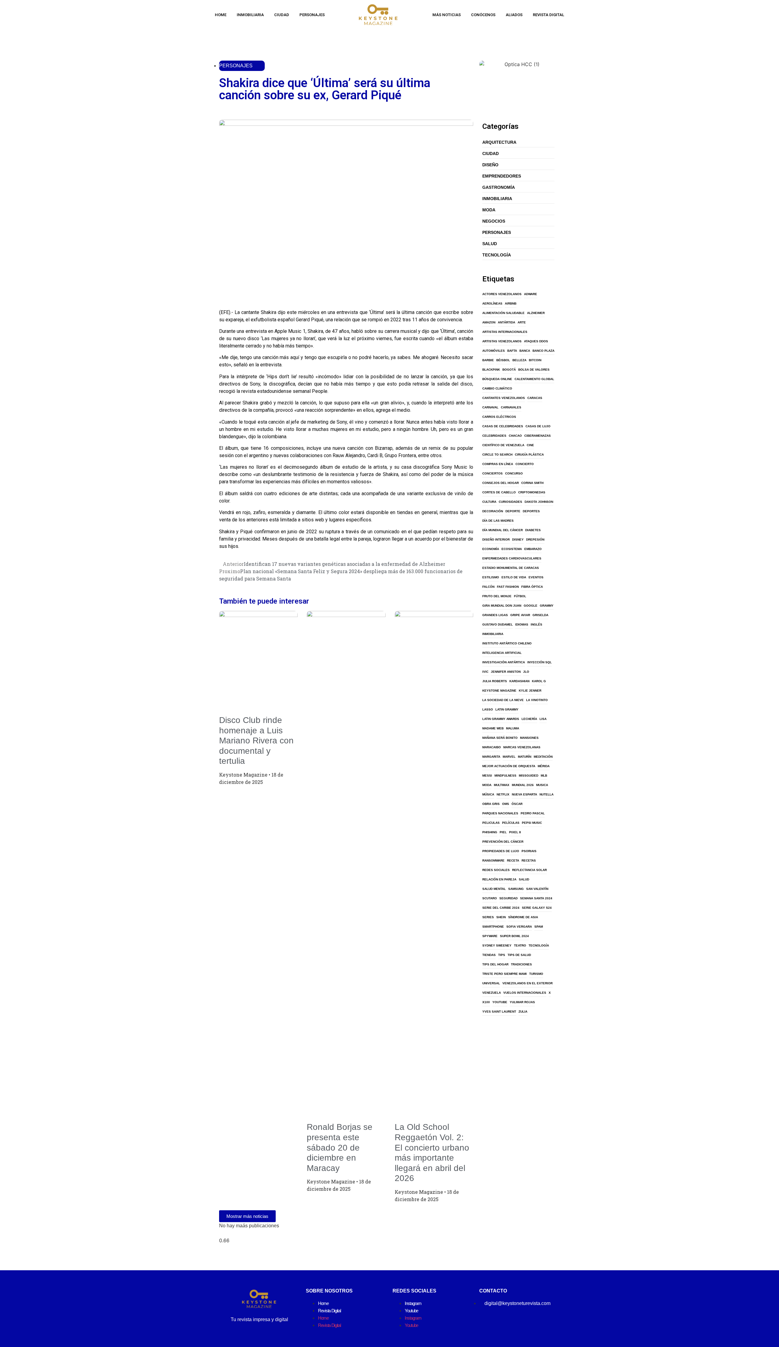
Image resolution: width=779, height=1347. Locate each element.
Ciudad (281, 14)
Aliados (514, 14)
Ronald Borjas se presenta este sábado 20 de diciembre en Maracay (339, 1147)
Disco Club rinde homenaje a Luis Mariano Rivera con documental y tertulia (256, 740)
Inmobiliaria (250, 14)
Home (220, 14)
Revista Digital (548, 14)
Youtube (411, 1310)
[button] (221, 299)
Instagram (413, 1303)
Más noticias (446, 14)
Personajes (312, 14)
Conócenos (483, 14)
